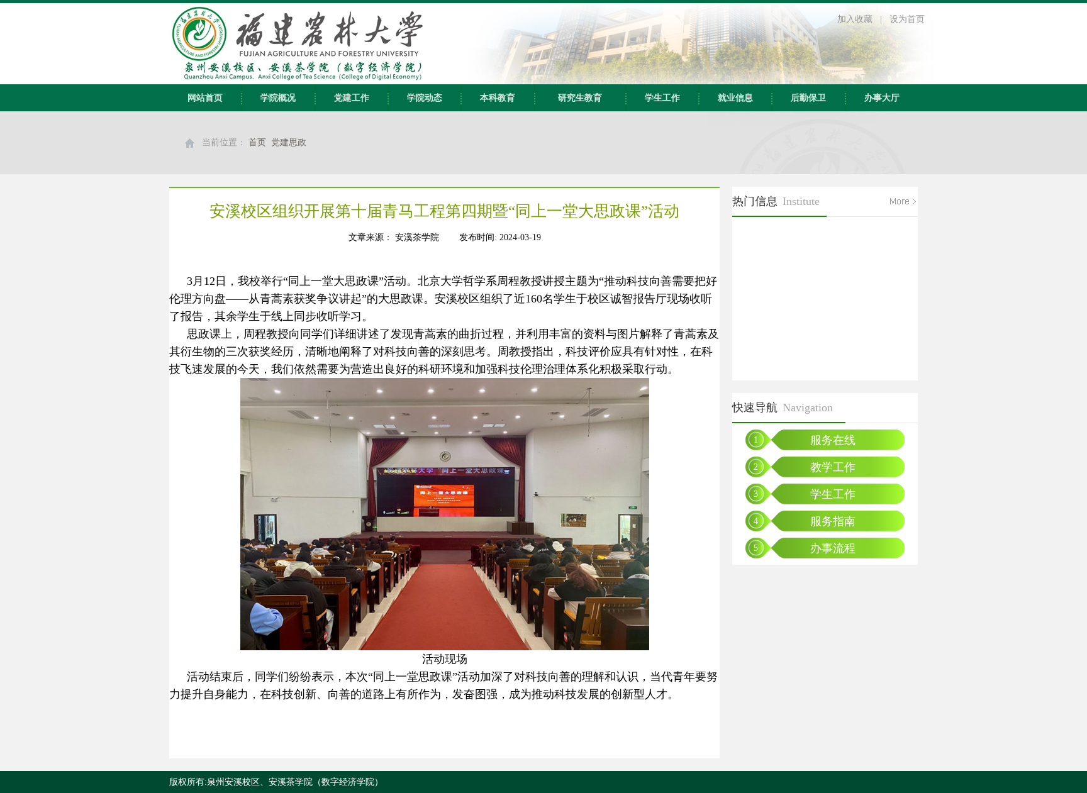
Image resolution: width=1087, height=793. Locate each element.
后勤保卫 (808, 98)
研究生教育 (580, 98)
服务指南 (833, 521)
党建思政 (288, 142)
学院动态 (424, 98)
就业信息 (735, 98)
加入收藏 (854, 19)
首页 (257, 142)
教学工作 (833, 467)
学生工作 (662, 98)
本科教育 (497, 98)
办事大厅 (882, 98)
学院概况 (278, 98)
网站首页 (205, 98)
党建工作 (351, 98)
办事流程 (833, 548)
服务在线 (833, 440)
